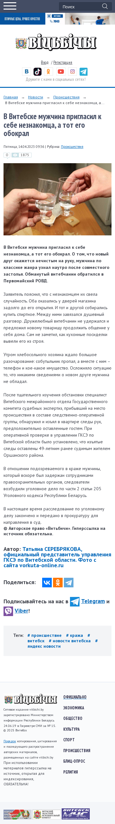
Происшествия (66, 97)
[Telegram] (68, 582)
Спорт (69, 739)
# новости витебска (70, 641)
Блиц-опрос (74, 761)
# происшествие (45, 635)
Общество (72, 718)
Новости (35, 97)
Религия (70, 771)
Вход (45, 62)
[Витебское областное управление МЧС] (76, 818)
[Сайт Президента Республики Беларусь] (18, 818)
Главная (11, 97)
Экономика (73, 707)
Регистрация (62, 62)
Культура (71, 729)
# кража (75, 635)
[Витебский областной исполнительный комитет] (47, 818)
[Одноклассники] (58, 582)
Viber (21, 610)
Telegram (93, 601)
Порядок (10, 741)
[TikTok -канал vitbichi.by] (38, 74)
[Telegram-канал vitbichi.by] (84, 74)
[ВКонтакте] (47, 582)
